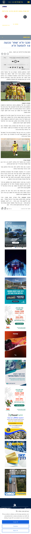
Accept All (15, 521)
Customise (15, 526)
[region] (15, 521)
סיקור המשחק (26, 37)
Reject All (15, 530)
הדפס (10, 209)
